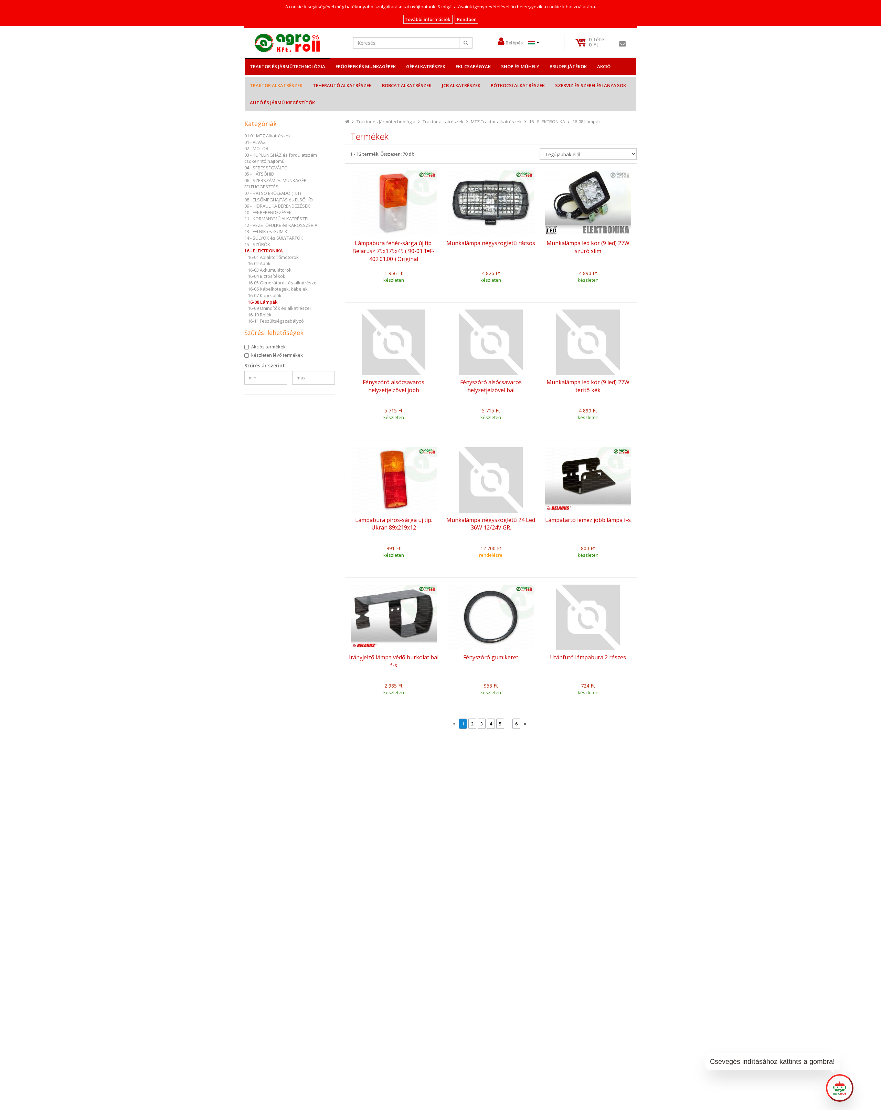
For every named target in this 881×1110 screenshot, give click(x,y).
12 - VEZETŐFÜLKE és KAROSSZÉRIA (280, 225)
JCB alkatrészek (461, 85)
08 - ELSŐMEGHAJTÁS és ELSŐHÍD (278, 200)
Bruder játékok (568, 66)
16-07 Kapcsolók (265, 295)
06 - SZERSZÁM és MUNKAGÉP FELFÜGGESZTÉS (275, 183)
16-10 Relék (260, 315)
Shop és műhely (520, 66)
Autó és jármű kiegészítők (282, 103)
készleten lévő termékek (277, 355)
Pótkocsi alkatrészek (518, 85)
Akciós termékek (268, 347)
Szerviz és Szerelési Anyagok (590, 85)
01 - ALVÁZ (255, 142)
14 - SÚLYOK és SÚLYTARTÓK (273, 238)
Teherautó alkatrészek (342, 85)
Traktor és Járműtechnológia (287, 66)
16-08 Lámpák (262, 302)
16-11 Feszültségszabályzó (276, 321)
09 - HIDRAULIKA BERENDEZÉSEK (277, 206)
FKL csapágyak (473, 66)
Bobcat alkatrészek (407, 85)
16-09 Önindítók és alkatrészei (279, 308)
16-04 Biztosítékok (266, 276)
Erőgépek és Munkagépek (366, 66)
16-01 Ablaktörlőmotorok (273, 257)
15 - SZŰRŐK (257, 244)
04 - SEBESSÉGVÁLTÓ (266, 168)
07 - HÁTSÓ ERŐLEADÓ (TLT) (272, 193)
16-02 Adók (259, 263)
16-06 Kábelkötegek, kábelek (278, 289)
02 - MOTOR (256, 148)
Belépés (514, 43)
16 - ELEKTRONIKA (263, 251)
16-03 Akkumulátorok (269, 270)
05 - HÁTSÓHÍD (259, 174)
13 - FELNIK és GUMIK (265, 231)
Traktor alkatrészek (276, 85)
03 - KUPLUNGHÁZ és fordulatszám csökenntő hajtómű (280, 158)
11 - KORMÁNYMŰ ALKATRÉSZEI (276, 219)
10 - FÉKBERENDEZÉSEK (268, 212)
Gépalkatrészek (425, 66)
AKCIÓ (604, 66)
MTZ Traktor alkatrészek (496, 121)
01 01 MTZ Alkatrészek (267, 136)
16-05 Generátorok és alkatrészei (283, 283)
